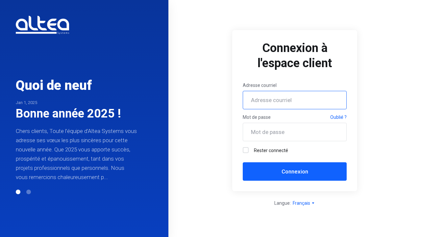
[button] (18, 192)
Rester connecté (271, 150)
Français (302, 203)
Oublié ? (338, 117)
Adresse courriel (260, 85)
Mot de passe (257, 117)
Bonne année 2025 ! (68, 113)
